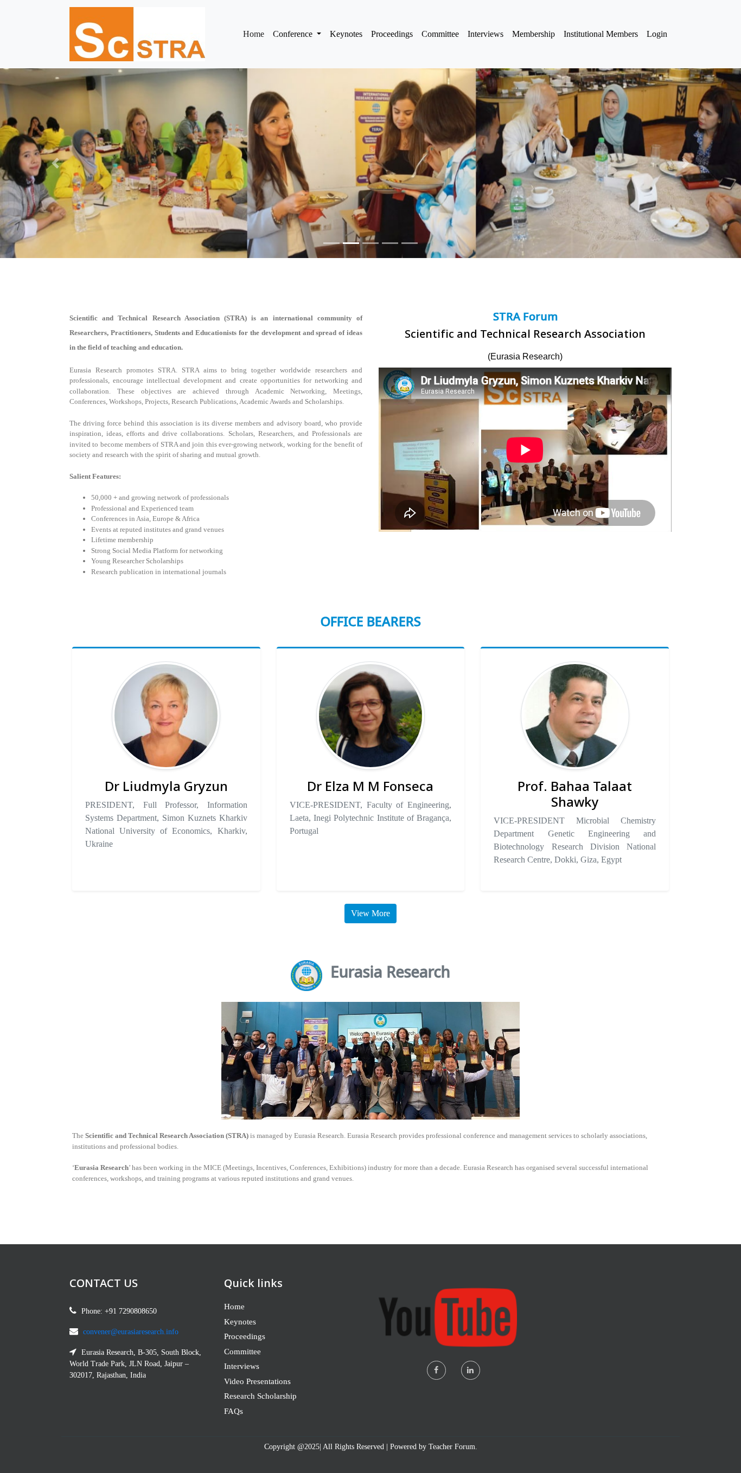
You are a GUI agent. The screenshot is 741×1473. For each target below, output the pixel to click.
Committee (440, 33)
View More (370, 913)
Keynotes (346, 33)
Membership (533, 33)
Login (657, 33)
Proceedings (392, 33)
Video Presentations (257, 1381)
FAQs (233, 1411)
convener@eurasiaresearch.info (130, 1332)
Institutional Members (601, 33)
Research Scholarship (260, 1396)
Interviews (485, 33)
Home (256, 33)
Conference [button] (294, 33)
